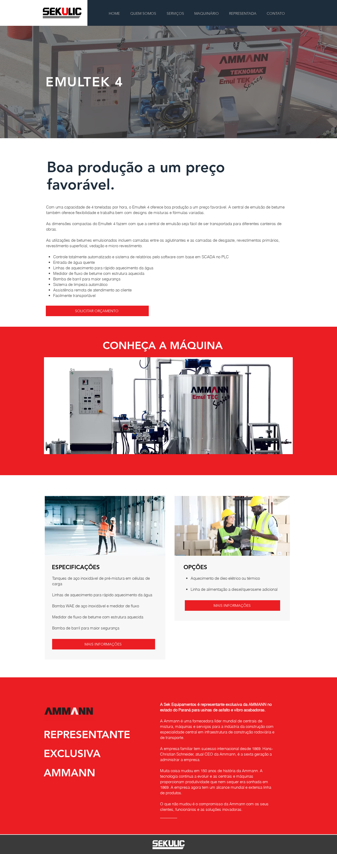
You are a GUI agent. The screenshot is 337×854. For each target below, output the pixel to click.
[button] (206, 13)
